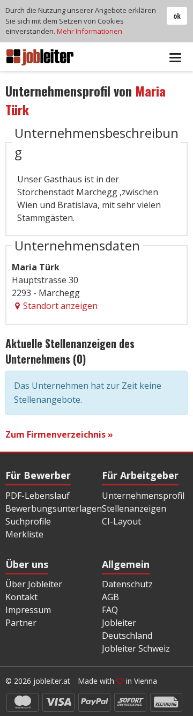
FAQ (110, 610)
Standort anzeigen (60, 306)
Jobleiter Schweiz (136, 648)
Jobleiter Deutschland (127, 629)
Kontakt (21, 597)
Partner (20, 623)
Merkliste (24, 534)
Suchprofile (28, 521)
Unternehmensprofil (143, 495)
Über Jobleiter (33, 584)
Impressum (28, 610)
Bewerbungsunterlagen (53, 508)
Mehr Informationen (89, 31)
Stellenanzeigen (134, 508)
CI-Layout (121, 521)
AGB (110, 597)
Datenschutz (127, 584)
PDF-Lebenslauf (37, 495)
